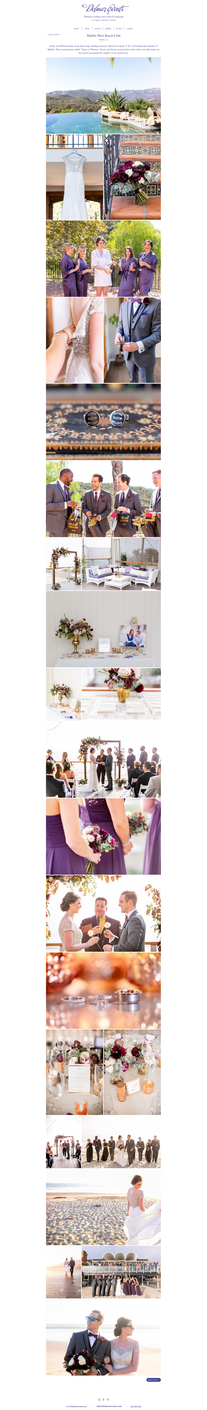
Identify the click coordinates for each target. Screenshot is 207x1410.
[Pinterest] (108, 1400)
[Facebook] (103, 1400)
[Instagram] (99, 1400)
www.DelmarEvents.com (76, 1406)
